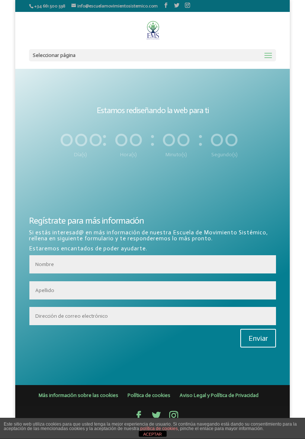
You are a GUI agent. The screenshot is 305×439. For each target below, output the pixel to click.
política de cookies (159, 428)
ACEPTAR (152, 434)
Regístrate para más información (86, 221)
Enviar (258, 338)
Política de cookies (149, 395)
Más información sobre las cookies (78, 395)
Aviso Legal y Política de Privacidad (219, 395)
